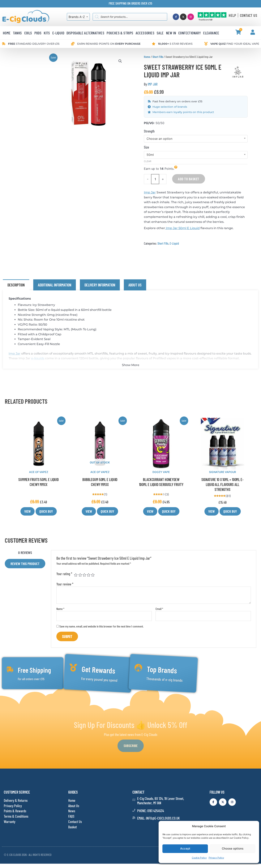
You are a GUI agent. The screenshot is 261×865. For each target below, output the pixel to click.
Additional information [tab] (54, 285)
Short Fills (157, 56)
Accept (185, 848)
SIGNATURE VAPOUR (222, 472)
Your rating (64, 574)
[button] (120, 61)
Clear (147, 161)
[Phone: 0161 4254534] (133, 810)
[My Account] (252, 32)
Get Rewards (98, 670)
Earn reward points (108, 43)
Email (159, 608)
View (27, 511)
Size (146, 147)
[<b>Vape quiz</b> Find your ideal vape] (206, 43)
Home (147, 56)
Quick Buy (46, 511)
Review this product (25, 563)
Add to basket (188, 179)
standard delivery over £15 (33, 43)
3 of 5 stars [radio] (84, 575)
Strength (149, 131)
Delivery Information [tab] (99, 285)
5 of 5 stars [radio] (93, 575)
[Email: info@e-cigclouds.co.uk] (133, 817)
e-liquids (37, 358)
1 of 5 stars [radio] (76, 575)
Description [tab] (16, 285)
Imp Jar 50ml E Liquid (182, 228)
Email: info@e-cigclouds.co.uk (158, 818)
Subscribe (131, 745)
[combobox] (78, 17)
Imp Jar (150, 192)
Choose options (232, 848)
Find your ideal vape (234, 43)
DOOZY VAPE (161, 472)
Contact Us (248, 15)
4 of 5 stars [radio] (88, 575)
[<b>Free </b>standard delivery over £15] (3, 43)
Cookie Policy (199, 857)
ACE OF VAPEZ (38, 472)
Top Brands (162, 670)
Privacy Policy (216, 857)
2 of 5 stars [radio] (80, 575)
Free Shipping (34, 670)
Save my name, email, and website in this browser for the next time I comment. (101, 626)
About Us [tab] (135, 285)
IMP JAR (153, 84)
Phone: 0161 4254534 (150, 810)
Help (232, 15)
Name (60, 608)
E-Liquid (174, 243)
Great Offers (228, 670)
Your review (64, 584)
